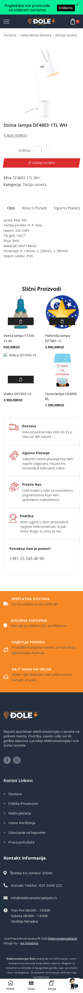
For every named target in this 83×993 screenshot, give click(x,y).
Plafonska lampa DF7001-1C (57, 338)
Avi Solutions (29, 943)
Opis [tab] (11, 208)
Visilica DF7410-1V (17, 393)
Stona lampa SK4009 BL (61, 396)
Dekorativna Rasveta (35, 35)
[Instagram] (17, 760)
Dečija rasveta (66, 35)
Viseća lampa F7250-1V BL (19, 338)
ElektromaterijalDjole (62, 938)
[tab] (10, 208)
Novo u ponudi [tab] (34, 208)
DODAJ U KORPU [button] (21, 321)
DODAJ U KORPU (43, 163)
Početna (10, 35)
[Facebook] (7, 760)
